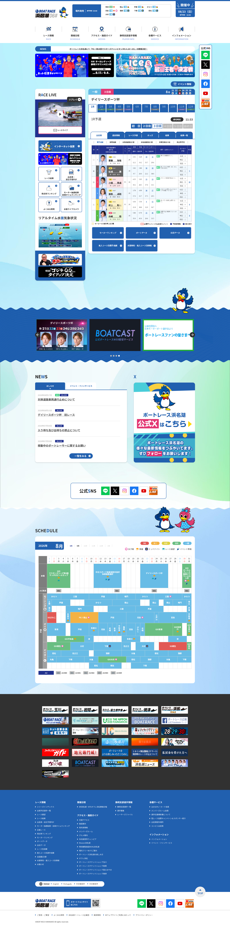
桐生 (112, 666)
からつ (54, 596)
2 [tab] (113, 356)
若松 (54, 653)
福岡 (124, 628)
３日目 (157, 126)
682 (154, 590)
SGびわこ (52, 618)
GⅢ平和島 (69, 639)
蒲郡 (108, 653)
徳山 (126, 603)
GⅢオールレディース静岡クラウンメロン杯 (187, 573)
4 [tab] (119, 356)
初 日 (136, 126)
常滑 (56, 629)
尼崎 (110, 629)
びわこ (138, 629)
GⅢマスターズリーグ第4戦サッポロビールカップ (59, 573)
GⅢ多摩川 (177, 628)
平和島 (189, 616)
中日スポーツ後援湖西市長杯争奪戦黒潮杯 (108, 573)
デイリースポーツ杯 (154, 573)
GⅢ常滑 (158, 629)
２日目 (147, 126)
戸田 (112, 618)
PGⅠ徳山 (83, 618)
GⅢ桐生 (57, 646)
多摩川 (68, 616)
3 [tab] (116, 356)
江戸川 (156, 618)
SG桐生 (173, 646)
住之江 (126, 646)
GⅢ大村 (111, 659)
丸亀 (133, 653)
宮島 (173, 618)
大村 (82, 646)
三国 (75, 596)
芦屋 (103, 596)
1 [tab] (111, 356)
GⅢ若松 (189, 646)
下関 (106, 646)
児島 (139, 618)
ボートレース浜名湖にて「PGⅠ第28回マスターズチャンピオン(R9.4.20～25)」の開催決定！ (53, 49)
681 (58, 590)
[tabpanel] (61, 335)
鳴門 (126, 596)
